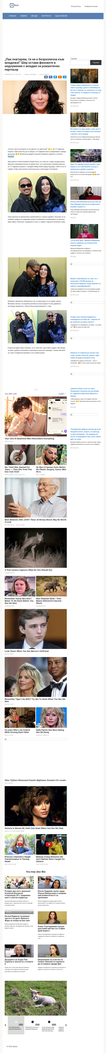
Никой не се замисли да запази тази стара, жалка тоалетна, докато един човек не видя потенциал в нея (84, 355)
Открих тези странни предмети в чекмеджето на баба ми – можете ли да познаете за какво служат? (85, 319)
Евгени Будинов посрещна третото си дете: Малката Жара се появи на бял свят (17, 918)
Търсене (73, 59)
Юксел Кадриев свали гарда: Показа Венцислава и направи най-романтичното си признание (52, 894)
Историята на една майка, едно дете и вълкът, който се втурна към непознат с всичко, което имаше (85, 131)
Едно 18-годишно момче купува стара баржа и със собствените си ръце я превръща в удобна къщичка (85, 166)
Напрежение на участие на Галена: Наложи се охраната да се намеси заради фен (51, 961)
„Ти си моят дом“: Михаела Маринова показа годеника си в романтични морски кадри (85, 242)
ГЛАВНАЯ (12, 16)
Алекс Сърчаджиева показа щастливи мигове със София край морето (51, 928)
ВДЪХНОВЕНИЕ (61, 16)
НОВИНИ (23, 16)
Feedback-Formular (91, 6)
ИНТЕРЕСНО (46, 16)
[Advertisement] (53, 36)
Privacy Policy (76, 6)
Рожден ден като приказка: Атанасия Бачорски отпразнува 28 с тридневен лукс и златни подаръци (18, 894)
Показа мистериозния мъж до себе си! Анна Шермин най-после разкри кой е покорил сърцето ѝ (85, 204)
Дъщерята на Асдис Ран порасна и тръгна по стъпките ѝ (19, 961)
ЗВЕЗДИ (34, 16)
